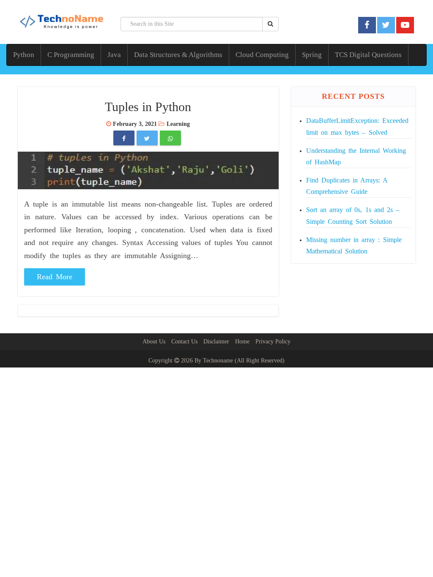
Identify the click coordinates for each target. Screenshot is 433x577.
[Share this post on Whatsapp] (170, 139)
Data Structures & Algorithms (178, 55)
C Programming (70, 55)
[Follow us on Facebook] (366, 25)
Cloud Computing (262, 55)
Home (242, 341)
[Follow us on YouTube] (405, 25)
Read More (55, 276)
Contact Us (184, 341)
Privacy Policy (272, 341)
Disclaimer (216, 341)
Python (23, 55)
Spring (312, 55)
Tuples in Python (148, 107)
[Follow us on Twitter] (386, 25)
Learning (178, 124)
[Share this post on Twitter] (147, 139)
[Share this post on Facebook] (124, 139)
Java (114, 55)
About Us (154, 341)
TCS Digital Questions (368, 55)
